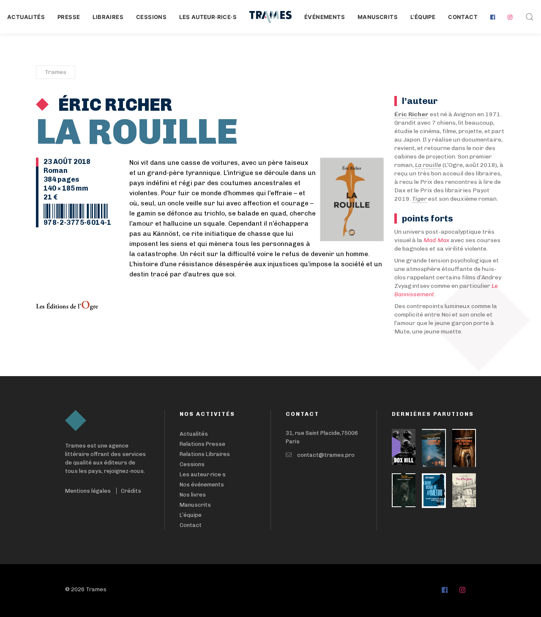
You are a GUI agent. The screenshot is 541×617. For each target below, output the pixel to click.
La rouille (428, 165)
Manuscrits (378, 17)
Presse (68, 17)
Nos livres (193, 494)
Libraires (108, 17)
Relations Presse (202, 444)
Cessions (151, 17)
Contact (463, 17)
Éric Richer (113, 104)
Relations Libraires (205, 454)
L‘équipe (422, 17)
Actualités (26, 17)
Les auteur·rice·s (208, 17)
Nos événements (202, 484)
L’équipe (191, 515)
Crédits (131, 491)
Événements (324, 17)
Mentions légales (88, 491)
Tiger (419, 198)
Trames (55, 72)
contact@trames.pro (326, 455)
